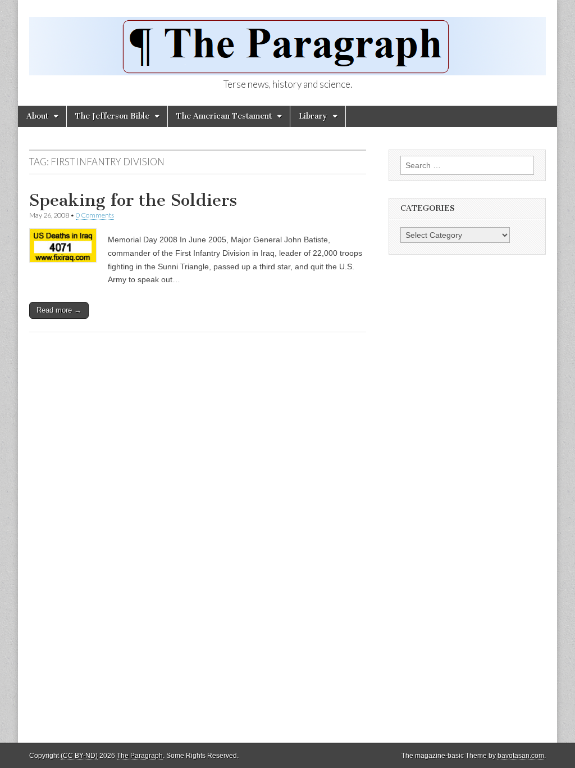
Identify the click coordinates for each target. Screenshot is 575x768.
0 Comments (95, 215)
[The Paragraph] (287, 40)
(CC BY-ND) (79, 756)
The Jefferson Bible (112, 116)
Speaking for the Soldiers (133, 200)
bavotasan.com (521, 756)
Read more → (58, 310)
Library (313, 116)
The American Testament (224, 116)
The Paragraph (140, 756)
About (37, 116)
